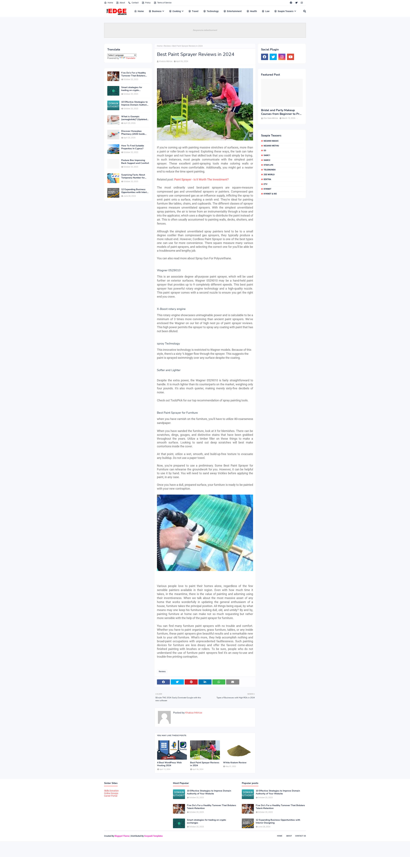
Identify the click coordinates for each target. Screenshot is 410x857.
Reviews (167, 46)
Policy (148, 3)
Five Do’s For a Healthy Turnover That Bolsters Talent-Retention (133, 74)
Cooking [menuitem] (176, 11)
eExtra (267, 179)
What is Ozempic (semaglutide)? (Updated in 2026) (134, 118)
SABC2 (267, 160)
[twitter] (296, 2)
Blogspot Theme (122, 836)
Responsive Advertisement (205, 30)
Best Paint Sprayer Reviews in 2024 (204, 764)
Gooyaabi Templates (153, 836)
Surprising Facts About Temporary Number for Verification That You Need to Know (133, 176)
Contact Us (300, 836)
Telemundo (270, 169)
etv (265, 184)
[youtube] (290, 57)
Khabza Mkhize (165, 61)
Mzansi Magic (271, 141)
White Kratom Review (234, 762)
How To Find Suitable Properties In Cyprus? (132, 147)
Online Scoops (111, 793)
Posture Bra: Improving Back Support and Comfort (135, 162)
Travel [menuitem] (195, 11)
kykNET (267, 189)
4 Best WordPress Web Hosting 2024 (169, 764)
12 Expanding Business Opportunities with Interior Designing (135, 191)
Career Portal (110, 796)
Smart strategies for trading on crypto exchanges (131, 89)
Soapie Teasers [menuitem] (285, 11)
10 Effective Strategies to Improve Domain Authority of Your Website (135, 103)
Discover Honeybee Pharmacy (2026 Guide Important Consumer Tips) (135, 132)
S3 (265, 150)
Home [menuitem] (141, 11)
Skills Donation (111, 790)
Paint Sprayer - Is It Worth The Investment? (201, 179)
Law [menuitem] (267, 11)
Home (110, 3)
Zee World (269, 174)
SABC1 (267, 155)
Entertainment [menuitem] (234, 11)
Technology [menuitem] (213, 11)
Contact (135, 3)
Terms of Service (164, 3)
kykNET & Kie (270, 194)
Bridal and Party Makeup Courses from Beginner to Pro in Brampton (281, 112)
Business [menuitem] (156, 11)
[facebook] (291, 2)
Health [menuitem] (253, 11)
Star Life (268, 165)
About (122, 3)
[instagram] (301, 2)
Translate (130, 58)
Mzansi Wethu (271, 145)
